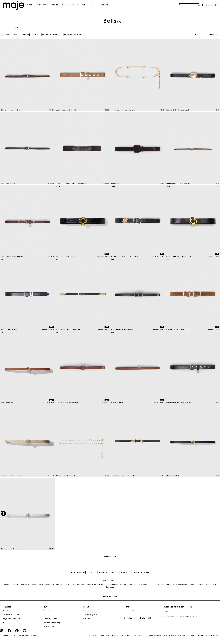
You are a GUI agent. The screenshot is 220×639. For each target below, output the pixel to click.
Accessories (7, 28)
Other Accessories (72, 34)
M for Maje (8, 623)
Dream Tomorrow (91, 611)
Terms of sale (105, 635)
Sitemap (201, 635)
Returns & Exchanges (53, 623)
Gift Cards (7, 611)
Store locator (129, 611)
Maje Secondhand (11, 619)
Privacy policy (155, 635)
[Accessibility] (3, 513)
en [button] (203, 5)
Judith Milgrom (90, 615)
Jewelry (25, 34)
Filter (211, 35)
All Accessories (10, 34)
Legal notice (213, 635)
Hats (35, 34)
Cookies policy (169, 635)
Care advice (49, 627)
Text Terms (92, 636)
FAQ (44, 615)
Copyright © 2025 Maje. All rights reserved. (20, 636)
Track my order (50, 619)
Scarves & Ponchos (51, 34)
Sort (195, 35)
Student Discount (11, 615)
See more (110, 587)
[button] (32, 5)
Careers (87, 619)
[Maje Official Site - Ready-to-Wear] (14, 5)
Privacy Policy (192, 616)
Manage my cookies (187, 635)
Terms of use (118, 635)
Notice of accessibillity (137, 635)
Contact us (48, 611)
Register (215, 611)
